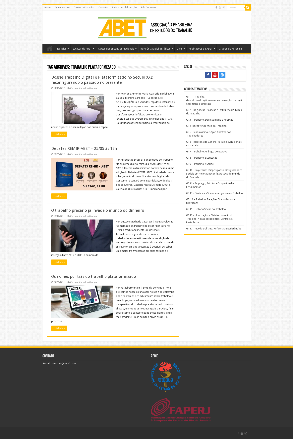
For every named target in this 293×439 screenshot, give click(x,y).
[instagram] (223, 7)
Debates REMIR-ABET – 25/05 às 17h (84, 148)
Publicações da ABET (200, 48)
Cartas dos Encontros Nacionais (116, 48)
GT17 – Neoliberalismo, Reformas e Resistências (213, 228)
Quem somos (62, 7)
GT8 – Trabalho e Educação (201, 157)
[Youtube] (219, 7)
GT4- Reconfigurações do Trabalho (206, 125)
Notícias (61, 48)
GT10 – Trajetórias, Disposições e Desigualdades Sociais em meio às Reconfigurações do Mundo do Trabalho (214, 174)
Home (47, 7)
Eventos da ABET (82, 48)
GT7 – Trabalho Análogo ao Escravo (206, 151)
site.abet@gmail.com (63, 363)
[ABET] (146, 26)
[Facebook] (216, 7)
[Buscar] (248, 8)
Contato (103, 7)
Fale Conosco (148, 7)
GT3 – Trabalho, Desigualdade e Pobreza (209, 119)
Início (49, 48)
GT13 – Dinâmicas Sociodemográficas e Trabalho (214, 193)
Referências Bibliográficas (155, 48)
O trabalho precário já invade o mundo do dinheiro (97, 210)
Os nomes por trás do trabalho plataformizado (93, 276)
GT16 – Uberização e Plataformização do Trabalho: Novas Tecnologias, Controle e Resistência (209, 219)
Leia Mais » (59, 134)
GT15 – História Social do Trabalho (206, 209)
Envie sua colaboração (124, 7)
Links (179, 48)
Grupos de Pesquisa (230, 48)
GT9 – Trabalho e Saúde (200, 163)
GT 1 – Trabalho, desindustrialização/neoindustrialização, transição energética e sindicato (214, 100)
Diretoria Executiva (84, 7)
